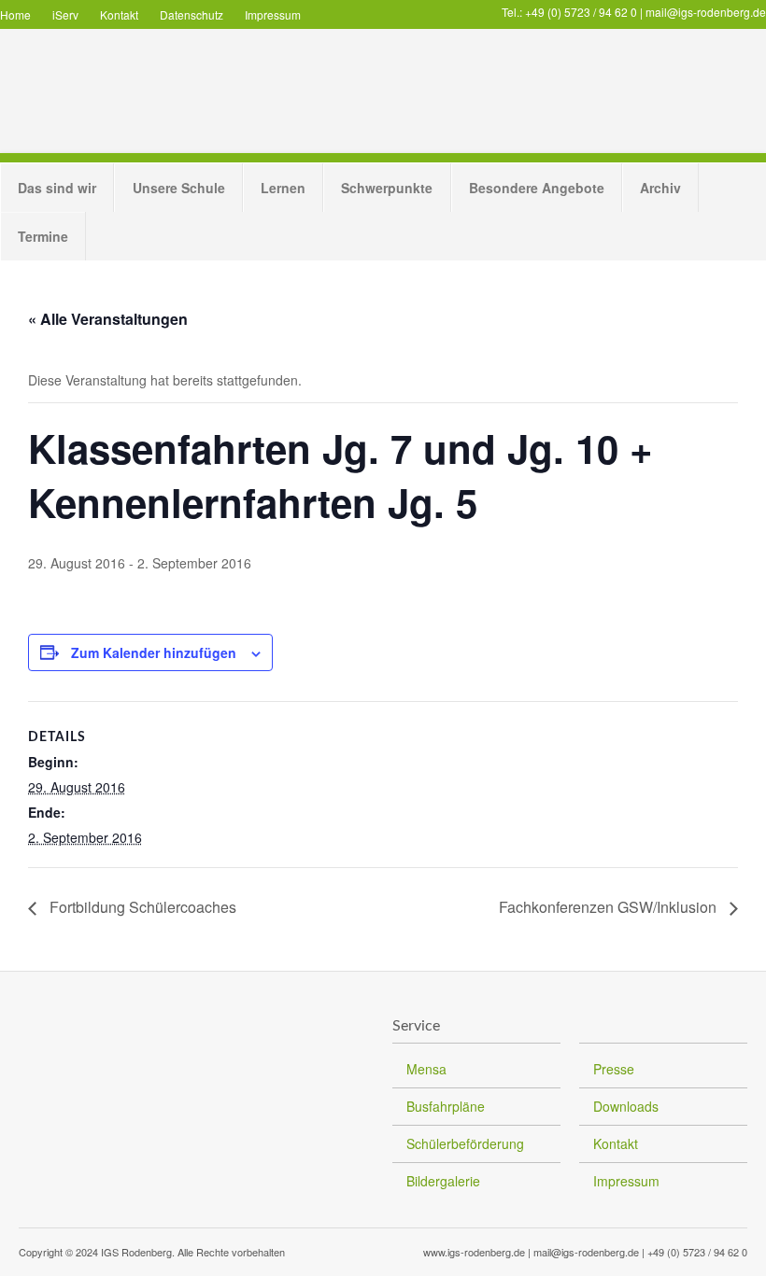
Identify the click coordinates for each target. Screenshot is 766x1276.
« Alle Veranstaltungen (108, 319)
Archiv (660, 187)
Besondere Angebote (536, 187)
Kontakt (119, 14)
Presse (613, 1068)
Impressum (273, 14)
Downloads (626, 1106)
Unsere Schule (179, 187)
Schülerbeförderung (465, 1143)
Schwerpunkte (387, 187)
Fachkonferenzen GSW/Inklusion (609, 907)
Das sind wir (57, 187)
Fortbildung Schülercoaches (141, 907)
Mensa (426, 1068)
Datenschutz (191, 14)
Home (15, 14)
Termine (43, 236)
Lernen (283, 187)
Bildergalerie (443, 1180)
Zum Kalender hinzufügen (153, 652)
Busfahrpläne (445, 1106)
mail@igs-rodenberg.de (705, 12)
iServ (65, 14)
